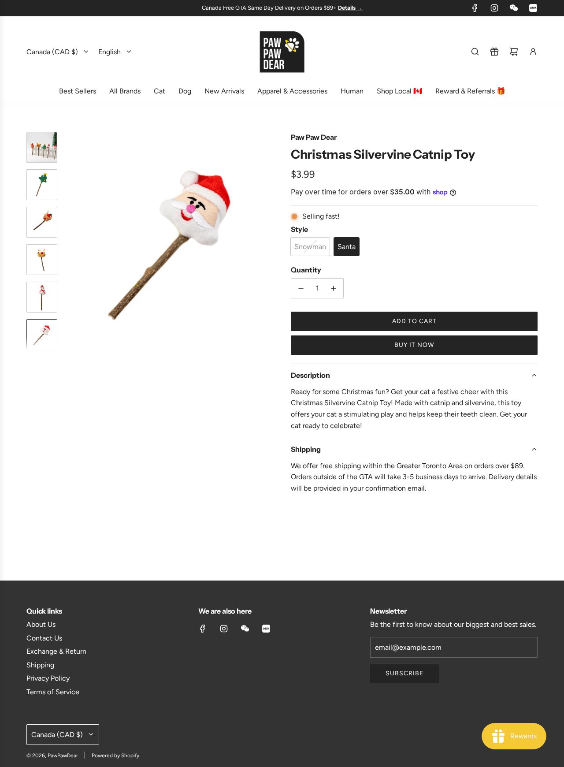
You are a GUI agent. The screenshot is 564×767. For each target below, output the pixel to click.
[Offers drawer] (494, 51)
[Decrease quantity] (301, 288)
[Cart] (513, 51)
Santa (347, 246)
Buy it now (414, 345)
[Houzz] (533, 8)
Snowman (310, 246)
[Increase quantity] (333, 288)
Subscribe (404, 673)
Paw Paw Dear (314, 137)
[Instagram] (494, 8)
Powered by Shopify (115, 755)
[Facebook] (475, 8)
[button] (71, 241)
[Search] (475, 51)
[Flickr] (513, 8)
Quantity (306, 269)
